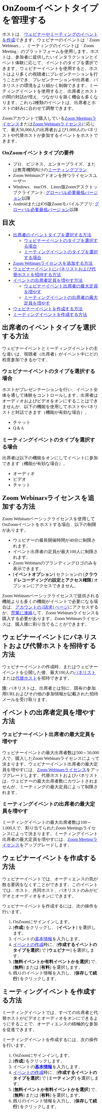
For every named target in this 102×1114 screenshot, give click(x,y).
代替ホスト (26, 678)
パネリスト (85, 672)
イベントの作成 (28, 944)
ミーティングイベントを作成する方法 (50, 314)
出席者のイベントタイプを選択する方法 (52, 235)
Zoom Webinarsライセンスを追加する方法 (53, 263)
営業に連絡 (22, 613)
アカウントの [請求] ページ (41, 607)
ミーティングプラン (67, 169)
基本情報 (43, 939)
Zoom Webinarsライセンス (57, 124)
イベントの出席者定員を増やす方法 (48, 280)
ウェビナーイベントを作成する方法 (48, 308)
